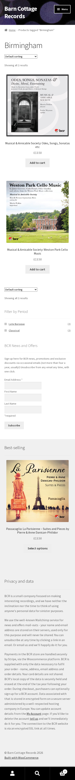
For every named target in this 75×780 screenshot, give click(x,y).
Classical (14, 330)
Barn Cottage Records (20, 12)
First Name (10, 391)
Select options (38, 548)
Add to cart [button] (37, 163)
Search (37, 773)
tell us (34, 718)
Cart (58, 770)
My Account (34, 714)
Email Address (13, 379)
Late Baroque (17, 324)
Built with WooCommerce (21, 758)
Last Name (10, 403)
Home (12, 30)
